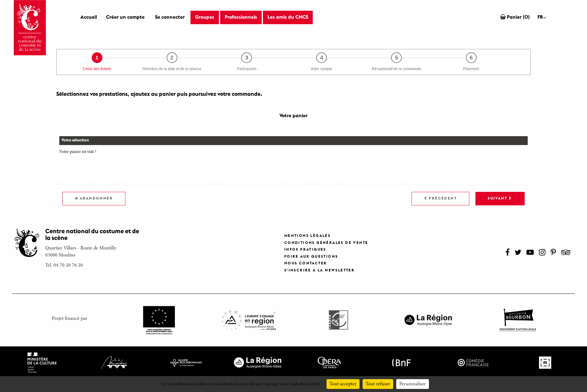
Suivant (497, 198)
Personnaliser (412, 384)
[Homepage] (29, 27)
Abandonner (96, 198)
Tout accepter (343, 384)
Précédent (443, 198)
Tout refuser (378, 384)
